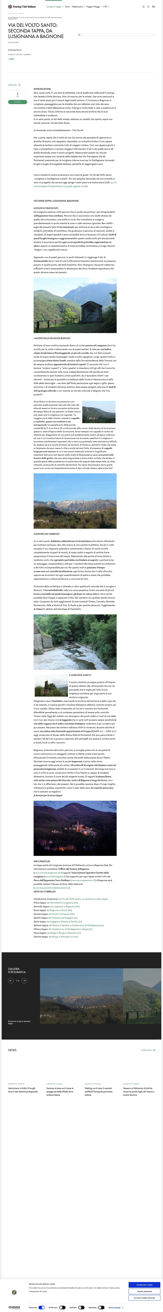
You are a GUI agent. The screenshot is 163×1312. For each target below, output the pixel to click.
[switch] (62, 1307)
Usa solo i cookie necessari (144, 1298)
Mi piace (17, 102)
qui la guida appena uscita (73, 186)
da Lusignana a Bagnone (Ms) (65, 906)
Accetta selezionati (144, 1291)
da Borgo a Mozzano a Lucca (63, 936)
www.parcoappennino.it (83, 880)
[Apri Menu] (153, 6)
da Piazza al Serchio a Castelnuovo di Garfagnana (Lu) (76, 925)
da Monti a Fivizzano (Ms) (62, 914)
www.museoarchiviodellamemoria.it (51, 887)
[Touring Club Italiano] (22, 7)
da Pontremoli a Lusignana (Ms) (62, 902)
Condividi (12, 85)
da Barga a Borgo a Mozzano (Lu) (64, 932)
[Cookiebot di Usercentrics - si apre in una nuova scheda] (14, 1307)
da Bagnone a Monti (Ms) (59, 910)
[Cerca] (148, 6)
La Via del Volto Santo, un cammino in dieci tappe (83, 898)
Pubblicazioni (77, 6)
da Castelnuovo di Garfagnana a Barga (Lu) (70, 929)
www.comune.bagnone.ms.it (48, 872)
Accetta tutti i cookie (144, 1285)
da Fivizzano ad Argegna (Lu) (62, 917)
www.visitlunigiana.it (54, 876)
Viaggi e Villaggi (93, 6)
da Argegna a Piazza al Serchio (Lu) (64, 921)
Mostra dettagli (115, 1308)
